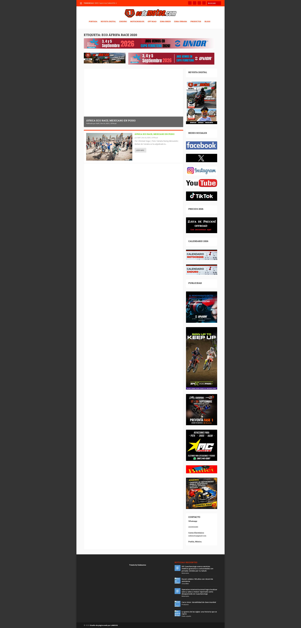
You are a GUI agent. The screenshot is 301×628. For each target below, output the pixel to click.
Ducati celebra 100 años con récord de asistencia (197, 580)
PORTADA (93, 21)
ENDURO (123, 21)
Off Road (113, 123)
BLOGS (207, 21)
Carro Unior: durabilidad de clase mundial (199, 602)
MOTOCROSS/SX (137, 21)
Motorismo (185, 573)
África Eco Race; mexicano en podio (111, 120)
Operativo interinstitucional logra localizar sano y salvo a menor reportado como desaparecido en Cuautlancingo (199, 591)
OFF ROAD (152, 21)
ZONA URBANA (180, 21)
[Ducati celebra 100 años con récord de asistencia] (177, 581)
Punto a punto (186, 616)
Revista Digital (108, 21)
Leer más (140, 150)
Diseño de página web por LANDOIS (104, 625)
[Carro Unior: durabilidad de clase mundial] (177, 604)
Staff (97, 123)
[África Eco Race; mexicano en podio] (109, 147)
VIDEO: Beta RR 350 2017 (103, 3)
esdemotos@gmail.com (197, 536)
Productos (185, 605)
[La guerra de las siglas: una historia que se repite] (177, 613)
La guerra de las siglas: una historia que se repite (199, 613)
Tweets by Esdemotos (137, 565)
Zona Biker (185, 584)
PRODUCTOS (195, 21)
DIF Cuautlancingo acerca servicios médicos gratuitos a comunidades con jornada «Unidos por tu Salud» (197, 568)
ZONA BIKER (165, 21)
